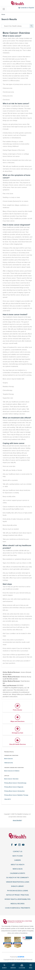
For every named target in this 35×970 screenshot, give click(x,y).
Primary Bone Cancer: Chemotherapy (15, 783)
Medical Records (17, 904)
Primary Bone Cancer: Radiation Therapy (16, 795)
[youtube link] (23, 845)
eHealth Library (17, 886)
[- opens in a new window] (17, 921)
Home (3, 14)
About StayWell (17, 820)
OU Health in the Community (17, 877)
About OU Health (17, 864)
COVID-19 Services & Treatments (17, 908)
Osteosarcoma (8, 763)
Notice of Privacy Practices (17, 895)
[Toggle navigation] (3, 9)
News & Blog (17, 869)
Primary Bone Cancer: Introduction (14, 791)
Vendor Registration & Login (17, 882)
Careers (17, 860)
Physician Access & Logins (17, 891)
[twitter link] (16, 845)
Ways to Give (17, 856)
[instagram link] (19, 845)
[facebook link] (12, 845)
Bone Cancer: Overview (11, 779)
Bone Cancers (8, 758)
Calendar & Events (17, 873)
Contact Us (17, 851)
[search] (15, 26)
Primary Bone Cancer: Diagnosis (13, 787)
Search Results (9, 19)
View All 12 (7, 799)
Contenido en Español (27, 7)
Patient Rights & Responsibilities (17, 899)
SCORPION (21, 957)
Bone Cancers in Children (11, 771)
